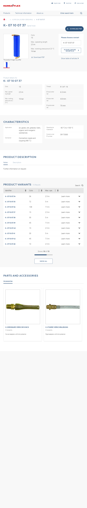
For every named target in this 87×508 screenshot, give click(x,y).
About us (40, 13)
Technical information (23, 13)
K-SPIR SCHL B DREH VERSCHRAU (22, 20)
